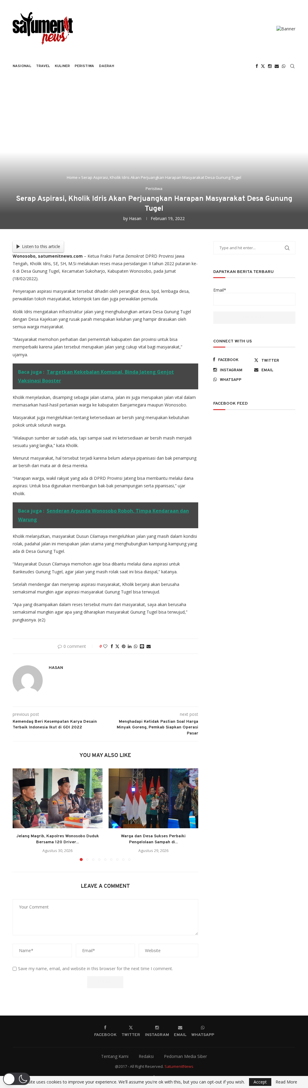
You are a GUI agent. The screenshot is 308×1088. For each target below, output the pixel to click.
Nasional (22, 66)
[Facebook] (257, 66)
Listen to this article (41, 246)
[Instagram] (270, 66)
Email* (219, 290)
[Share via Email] (148, 646)
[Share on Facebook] (112, 646)
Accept (260, 1082)
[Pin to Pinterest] (123, 646)
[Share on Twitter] (117, 646)
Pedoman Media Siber (185, 1056)
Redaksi (146, 1056)
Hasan (135, 218)
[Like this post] (105, 646)
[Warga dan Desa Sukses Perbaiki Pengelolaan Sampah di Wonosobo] (154, 798)
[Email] (277, 66)
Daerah (106, 66)
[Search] (292, 66)
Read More (286, 1082)
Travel (43, 66)
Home (72, 177)
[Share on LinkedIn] (129, 646)
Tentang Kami (114, 1056)
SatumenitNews (179, 1066)
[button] (21, 814)
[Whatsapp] (283, 66)
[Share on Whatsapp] (135, 646)
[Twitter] (263, 66)
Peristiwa (84, 66)
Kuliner (62, 66)
